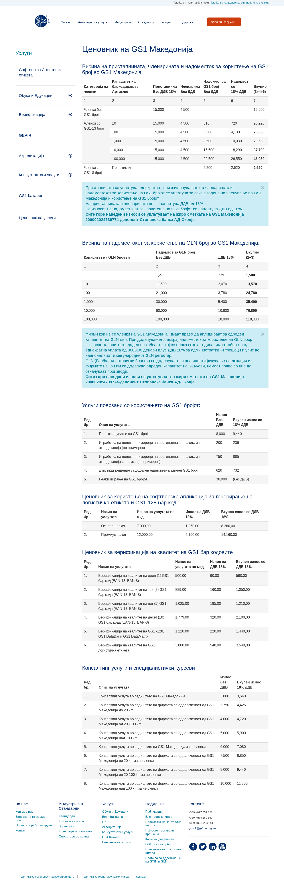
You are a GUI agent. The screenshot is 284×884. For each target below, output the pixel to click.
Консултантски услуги (39, 175)
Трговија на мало (71, 821)
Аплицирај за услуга (92, 22)
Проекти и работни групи (34, 825)
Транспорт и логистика (75, 831)
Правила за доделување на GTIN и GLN (163, 859)
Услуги (166, 22)
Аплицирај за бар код (254, 2)
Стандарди (146, 22)
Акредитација (112, 827)
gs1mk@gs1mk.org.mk (202, 828)
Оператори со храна (74, 836)
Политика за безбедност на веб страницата (46, 876)
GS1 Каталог (31, 195)
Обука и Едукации (115, 811)
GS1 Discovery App (158, 844)
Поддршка (185, 22)
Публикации (154, 811)
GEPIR (25, 135)
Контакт (21, 830)
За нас (66, 22)
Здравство (66, 826)
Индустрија (123, 22)
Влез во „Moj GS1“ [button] (224, 21)
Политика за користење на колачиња (105, 876)
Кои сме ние (25, 811)
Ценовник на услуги (37, 218)
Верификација (112, 816)
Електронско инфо (158, 816)
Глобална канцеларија (225, 2)
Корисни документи (159, 839)
